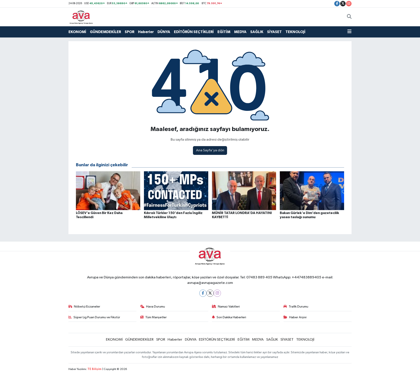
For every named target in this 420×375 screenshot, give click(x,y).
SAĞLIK (256, 32)
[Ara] (349, 17)
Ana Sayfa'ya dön (210, 150)
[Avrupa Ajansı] (81, 16)
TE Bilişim (95, 369)
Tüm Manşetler (156, 317)
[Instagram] (217, 293)
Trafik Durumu (298, 306)
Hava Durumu (155, 306)
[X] (210, 293)
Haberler (146, 32)
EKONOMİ (77, 32)
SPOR (129, 32)
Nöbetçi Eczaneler (87, 306)
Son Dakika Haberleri (231, 317)
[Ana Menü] (349, 32)
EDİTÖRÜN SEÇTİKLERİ (194, 32)
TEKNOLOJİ (295, 32)
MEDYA (240, 32)
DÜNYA (164, 32)
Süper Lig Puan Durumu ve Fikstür (97, 317)
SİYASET (274, 32)
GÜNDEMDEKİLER (105, 32)
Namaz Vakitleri (229, 306)
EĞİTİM (223, 32)
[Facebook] (202, 293)
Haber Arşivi (297, 317)
